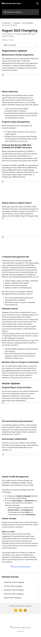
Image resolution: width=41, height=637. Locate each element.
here (10, 450)
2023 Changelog (27, 23)
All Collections (6, 23)
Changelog (16, 23)
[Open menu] (37, 3)
